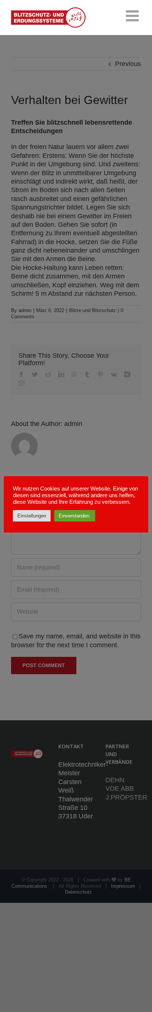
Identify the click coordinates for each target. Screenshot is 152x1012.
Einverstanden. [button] (75, 516)
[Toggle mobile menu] (133, 15)
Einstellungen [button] (31, 516)
